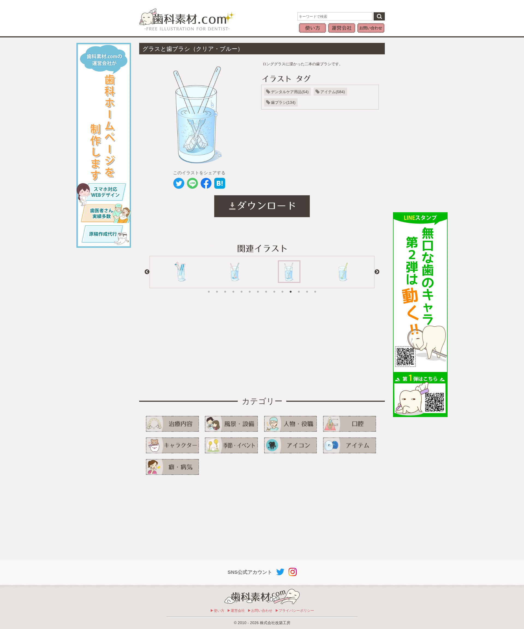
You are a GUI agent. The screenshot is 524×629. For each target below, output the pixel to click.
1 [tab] (209, 288)
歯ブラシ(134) (283, 102)
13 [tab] (307, 288)
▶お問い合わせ (260, 611)
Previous (147, 272)
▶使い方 (217, 611)
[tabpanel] (181, 272)
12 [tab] (299, 288)
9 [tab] (274, 288)
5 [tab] (241, 288)
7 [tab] (258, 288)
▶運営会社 (236, 611)
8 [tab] (266, 288)
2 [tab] (217, 288)
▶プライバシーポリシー (294, 611)
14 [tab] (315, 288)
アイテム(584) (332, 92)
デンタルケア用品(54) (290, 92)
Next (377, 272)
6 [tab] (249, 288)
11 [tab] (290, 288)
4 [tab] (233, 288)
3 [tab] (225, 288)
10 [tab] (282, 288)
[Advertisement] (420, 125)
